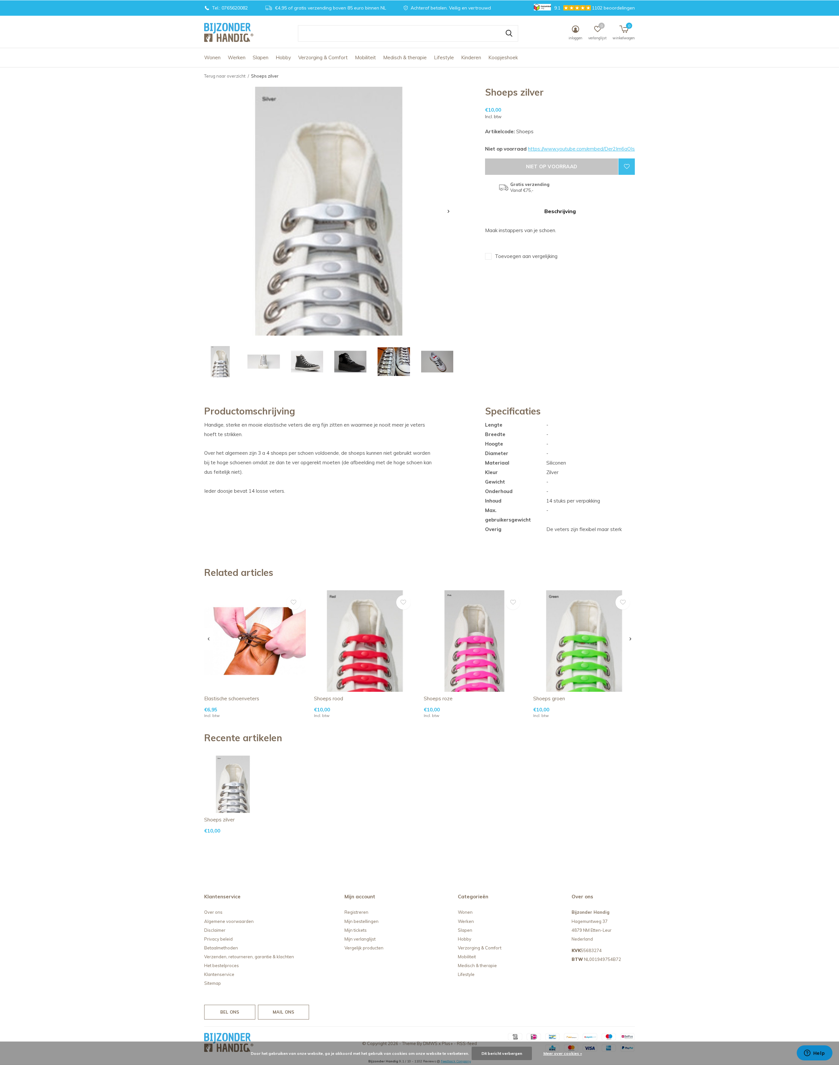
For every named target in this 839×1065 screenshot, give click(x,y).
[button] (220, 361)
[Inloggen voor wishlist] (626, 166)
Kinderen (471, 57)
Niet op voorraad (551, 166)
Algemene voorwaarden (229, 921)
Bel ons (229, 1012)
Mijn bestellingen (361, 921)
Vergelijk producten (363, 947)
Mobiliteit (365, 57)
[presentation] (448, 211)
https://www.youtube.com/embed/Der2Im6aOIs (581, 149)
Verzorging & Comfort (323, 57)
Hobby (283, 57)
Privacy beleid (218, 939)
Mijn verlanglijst (360, 939)
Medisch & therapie (405, 57)
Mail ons (283, 1012)
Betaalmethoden (221, 947)
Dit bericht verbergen (501, 1053)
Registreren (356, 912)
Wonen (212, 57)
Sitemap (212, 983)
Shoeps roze (438, 698)
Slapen (260, 57)
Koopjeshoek (503, 57)
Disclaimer (214, 930)
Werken (236, 57)
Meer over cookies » (562, 1053)
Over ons (213, 912)
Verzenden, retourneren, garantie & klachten (249, 956)
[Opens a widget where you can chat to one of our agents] (814, 1053)
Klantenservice (219, 974)
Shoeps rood (328, 698)
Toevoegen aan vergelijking (526, 256)
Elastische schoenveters (231, 698)
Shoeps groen (549, 698)
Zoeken (509, 33)
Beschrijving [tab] (560, 211)
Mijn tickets (355, 930)
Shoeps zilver (219, 820)
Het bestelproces (221, 965)
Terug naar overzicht (224, 76)
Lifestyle (444, 57)
